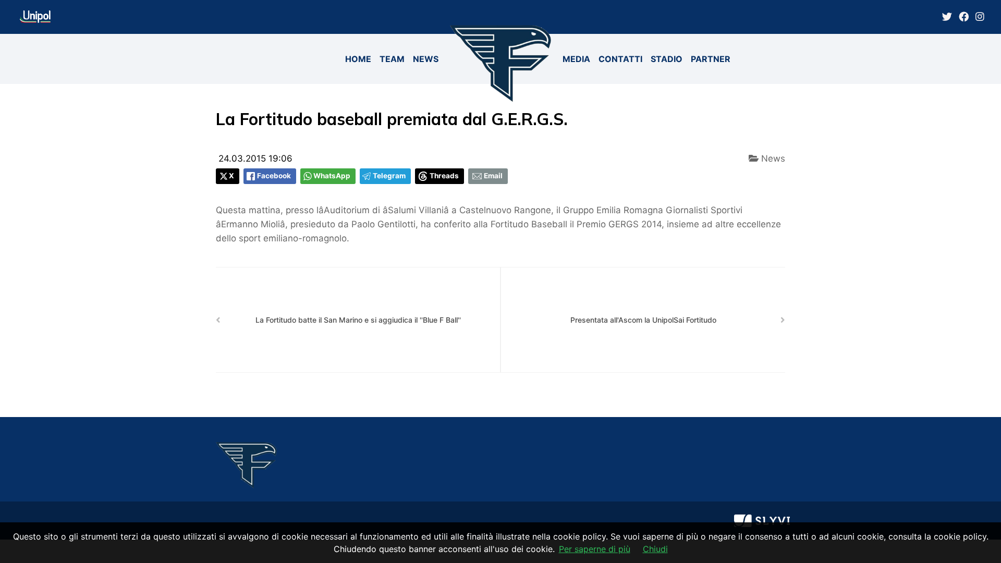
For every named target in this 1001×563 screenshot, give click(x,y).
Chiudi (655, 549)
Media (576, 59)
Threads (444, 176)
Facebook (274, 176)
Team (392, 59)
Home (358, 59)
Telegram (389, 176)
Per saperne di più (594, 549)
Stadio (666, 59)
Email (493, 176)
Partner (710, 59)
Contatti (620, 59)
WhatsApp (331, 176)
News (425, 59)
